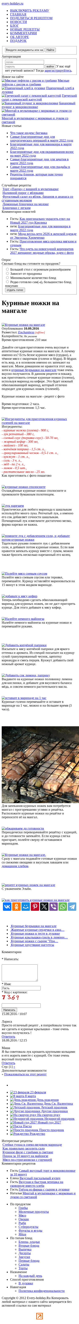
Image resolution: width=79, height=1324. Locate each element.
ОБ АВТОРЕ (19, 37)
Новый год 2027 (49, 1122)
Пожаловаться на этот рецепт (25, 1074)
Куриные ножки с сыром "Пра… (34, 941)
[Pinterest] (35, 906)
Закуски (24, 1257)
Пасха (27, 1126)
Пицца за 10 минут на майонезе (25, 1156)
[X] (44, 906)
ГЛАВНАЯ (18, 14)
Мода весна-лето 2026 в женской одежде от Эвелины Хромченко (43, 235)
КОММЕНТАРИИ (23, 33)
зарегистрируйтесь (57, 70)
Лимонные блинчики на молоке (26, 204)
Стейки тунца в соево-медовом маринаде (32, 1144)
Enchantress (26, 332)
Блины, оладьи (29, 1242)
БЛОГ (14, 25)
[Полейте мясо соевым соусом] (24, 573)
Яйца (22, 1234)
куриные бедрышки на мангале (33, 370)
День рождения (47, 1100)
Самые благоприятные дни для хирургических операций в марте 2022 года (41, 138)
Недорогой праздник (59, 1118)
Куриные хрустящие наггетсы (32, 945)
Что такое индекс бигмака (28, 133)
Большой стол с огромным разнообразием (40, 269)
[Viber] (53, 906)
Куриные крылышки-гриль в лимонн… (39, 937)
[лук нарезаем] (13, 505)
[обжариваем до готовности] (23, 828)
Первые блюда (29, 1260)
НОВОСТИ (18, 22)
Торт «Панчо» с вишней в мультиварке (31, 189)
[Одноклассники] (16, 906)
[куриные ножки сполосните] (24, 487)
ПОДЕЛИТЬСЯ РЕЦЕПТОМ (31, 18)
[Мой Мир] (25, 906)
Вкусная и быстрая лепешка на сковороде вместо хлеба (36, 1183)
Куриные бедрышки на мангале (33, 926)
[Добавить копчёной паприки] (24, 645)
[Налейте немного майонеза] (23, 619)
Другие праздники (54, 1111)
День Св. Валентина (58, 1103)
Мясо (22, 1215)
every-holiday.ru (12, 3)
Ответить (8, 1036)
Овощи (24, 1219)
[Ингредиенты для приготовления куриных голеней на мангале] (39, 423)
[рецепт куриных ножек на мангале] (28, 885)
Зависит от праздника (25, 273)
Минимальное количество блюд (32, 278)
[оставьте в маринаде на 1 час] (24, 698)
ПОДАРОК (18, 41)
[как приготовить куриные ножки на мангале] (36, 900)
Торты (23, 1268)
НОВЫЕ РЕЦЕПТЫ (25, 29)
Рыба (22, 1223)
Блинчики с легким (17, 208)
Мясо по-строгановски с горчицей (27, 1159)
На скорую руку (48, 1115)
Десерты (25, 1253)
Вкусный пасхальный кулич (40, 1178)
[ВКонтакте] (7, 906)
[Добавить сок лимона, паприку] (26, 675)
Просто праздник (51, 1130)
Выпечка (25, 1249)
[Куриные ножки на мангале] (23, 324)
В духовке (26, 1283)
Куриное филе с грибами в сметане (28, 1152)
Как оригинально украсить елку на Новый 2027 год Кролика (40, 220)
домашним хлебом (15, 866)
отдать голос (15, 290)
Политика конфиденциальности (42, 1291)
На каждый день (30, 1276)
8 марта (30, 1096)
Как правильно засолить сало (24, 1148)
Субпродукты (28, 1227)
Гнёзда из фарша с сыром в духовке (44, 1189)
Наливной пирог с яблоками (23, 193)
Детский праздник (53, 1107)
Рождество (37, 1134)
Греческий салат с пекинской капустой (39, 97)
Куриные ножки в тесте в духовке (35, 933)
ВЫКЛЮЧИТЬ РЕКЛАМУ (29, 10)
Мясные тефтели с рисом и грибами (35, 82)
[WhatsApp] (63, 906)
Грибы (23, 1208)
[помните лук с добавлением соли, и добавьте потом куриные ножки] (39, 539)
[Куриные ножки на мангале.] (24, 855)
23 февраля (37, 1092)
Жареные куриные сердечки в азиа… (37, 930)
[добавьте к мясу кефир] (19, 596)
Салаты (24, 1264)
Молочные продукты (34, 1211)
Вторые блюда (29, 1245)
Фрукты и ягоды (30, 1230)
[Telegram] (72, 906)
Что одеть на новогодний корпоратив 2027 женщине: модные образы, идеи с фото (42, 250)
